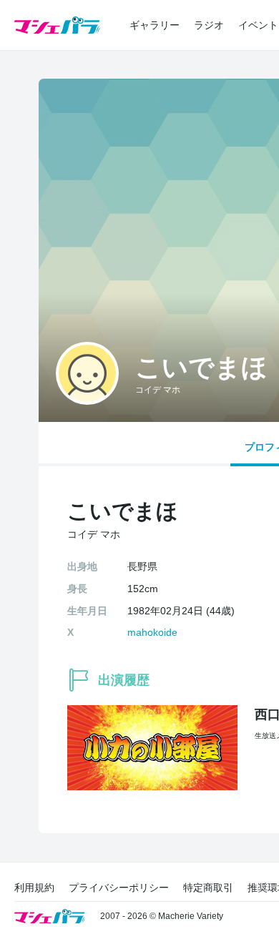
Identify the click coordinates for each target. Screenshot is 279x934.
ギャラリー (154, 25)
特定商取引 (208, 887)
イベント (258, 25)
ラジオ (209, 25)
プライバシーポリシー (119, 887)
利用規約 (34, 887)
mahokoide (152, 632)
